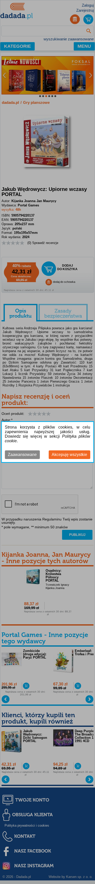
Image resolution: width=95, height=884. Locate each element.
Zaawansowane (22, 454)
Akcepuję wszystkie (69, 454)
